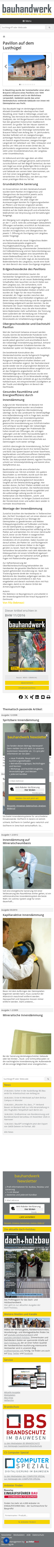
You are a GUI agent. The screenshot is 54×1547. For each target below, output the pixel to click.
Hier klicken (30, 790)
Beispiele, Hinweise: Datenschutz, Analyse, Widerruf (26, 807)
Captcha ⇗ (38, 793)
